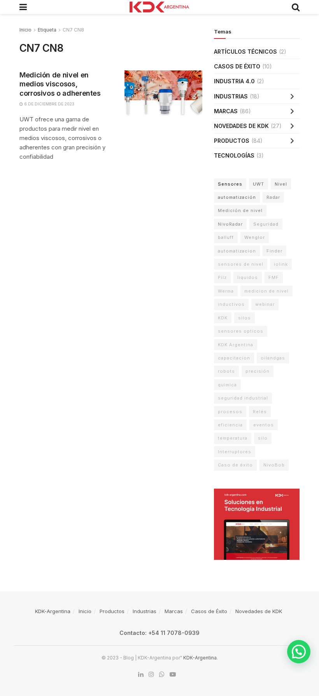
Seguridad (266, 224)
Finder (274, 251)
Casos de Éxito (237, 66)
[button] (298, 651)
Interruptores (234, 451)
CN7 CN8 (73, 30)
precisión (257, 371)
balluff (226, 237)
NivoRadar (230, 224)
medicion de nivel (266, 291)
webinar (265, 304)
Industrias (231, 96)
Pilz (222, 277)
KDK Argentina (235, 344)
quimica (227, 384)
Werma (226, 291)
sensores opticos (240, 331)
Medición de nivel (240, 210)
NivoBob (274, 465)
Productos (231, 140)
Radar (273, 197)
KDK (223, 318)
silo (263, 438)
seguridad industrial (243, 398)
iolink (281, 264)
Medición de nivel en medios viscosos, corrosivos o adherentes (60, 84)
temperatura (232, 438)
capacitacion (234, 358)
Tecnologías (234, 155)
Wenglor (254, 237)
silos (244, 318)
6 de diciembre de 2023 (48, 104)
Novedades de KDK (241, 126)
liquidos (247, 277)
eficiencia (230, 425)
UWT (258, 184)
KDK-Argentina (52, 611)
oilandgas (273, 358)
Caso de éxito (235, 465)
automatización (237, 197)
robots (226, 371)
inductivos (231, 304)
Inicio (25, 30)
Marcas (226, 111)
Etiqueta (47, 30)
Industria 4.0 (234, 81)
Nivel (281, 184)
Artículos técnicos (245, 51)
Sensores (230, 184)
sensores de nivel (240, 264)
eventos (263, 425)
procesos (230, 411)
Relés (260, 411)
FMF (273, 277)
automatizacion (237, 251)
